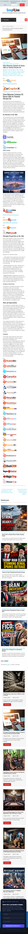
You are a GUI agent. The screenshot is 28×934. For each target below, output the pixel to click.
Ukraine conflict (12, 75)
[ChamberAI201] (10, 149)
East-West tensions (7, 72)
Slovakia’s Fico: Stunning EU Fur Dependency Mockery (12, 650)
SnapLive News (15, 69)
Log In (5, 4)
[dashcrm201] (10, 467)
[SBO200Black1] (10, 234)
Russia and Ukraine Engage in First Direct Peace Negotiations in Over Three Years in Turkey (13, 812)
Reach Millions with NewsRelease (10, 222)
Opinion (7, 64)
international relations (13, 74)
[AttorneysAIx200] (10, 393)
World (17, 64)
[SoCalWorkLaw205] (10, 388)
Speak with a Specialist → (13, 925)
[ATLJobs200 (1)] (10, 436)
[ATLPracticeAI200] (10, 451)
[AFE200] (10, 425)
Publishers (6, 20)
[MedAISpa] (10, 404)
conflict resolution (20, 71)
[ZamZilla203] (10, 143)
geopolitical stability (16, 72)
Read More (7, 704)
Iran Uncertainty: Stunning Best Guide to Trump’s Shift (13, 610)
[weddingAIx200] (10, 462)
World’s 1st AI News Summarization (11, 215)
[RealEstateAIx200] (10, 457)
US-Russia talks (19, 75)
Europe (4, 62)
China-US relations (12, 71)
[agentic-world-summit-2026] (14, 192)
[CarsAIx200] (10, 378)
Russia (14, 64)
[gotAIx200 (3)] (10, 138)
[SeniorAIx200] (10, 414)
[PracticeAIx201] (10, 383)
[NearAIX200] (10, 483)
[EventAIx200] (10, 362)
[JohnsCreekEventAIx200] (10, 441)
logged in (9, 664)
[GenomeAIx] (10, 372)
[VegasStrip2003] (10, 478)
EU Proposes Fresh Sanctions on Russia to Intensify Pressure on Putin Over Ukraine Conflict (14, 733)
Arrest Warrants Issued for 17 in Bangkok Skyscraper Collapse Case (12, 891)
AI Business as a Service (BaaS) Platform (12, 91)
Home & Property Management (10, 83)
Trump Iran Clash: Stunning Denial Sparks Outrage (13, 572)
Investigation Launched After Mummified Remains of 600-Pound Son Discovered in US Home (13, 851)
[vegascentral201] (10, 472)
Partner (22, 4)
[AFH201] (10, 430)
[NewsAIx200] (10, 399)
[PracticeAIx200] (10, 446)
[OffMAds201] (10, 367)
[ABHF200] (10, 420)
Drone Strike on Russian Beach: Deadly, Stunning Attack (13, 535)
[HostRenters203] (10, 229)
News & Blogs (8, 533)
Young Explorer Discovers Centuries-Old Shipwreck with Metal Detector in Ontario (13, 772)
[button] (26, 19)
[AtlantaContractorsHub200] (10, 409)
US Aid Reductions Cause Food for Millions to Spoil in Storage (13, 694)
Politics (11, 64)
